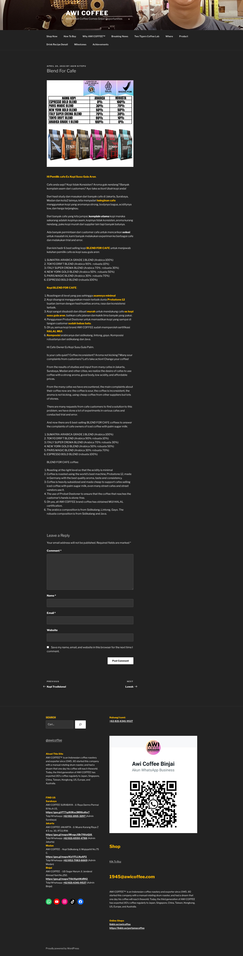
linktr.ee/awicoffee (120, 924)
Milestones (80, 44)
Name (51, 595)
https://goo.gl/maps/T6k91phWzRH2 (67, 878)
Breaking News (119, 36)
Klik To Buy (115, 861)
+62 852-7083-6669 (75, 860)
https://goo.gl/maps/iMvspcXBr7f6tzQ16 (69, 834)
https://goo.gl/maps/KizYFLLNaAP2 (66, 856)
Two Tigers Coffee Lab (146, 36)
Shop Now (51, 36)
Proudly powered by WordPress (62, 948)
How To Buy (70, 36)
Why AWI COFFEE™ (93, 36)
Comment (54, 550)
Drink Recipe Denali (57, 44)
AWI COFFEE (87, 13)
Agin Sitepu (78, 66)
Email (51, 613)
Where (169, 36)
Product (183, 36)
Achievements (100, 44)
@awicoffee (54, 740)
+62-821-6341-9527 (121, 721)
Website (52, 630)
